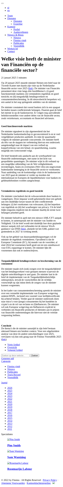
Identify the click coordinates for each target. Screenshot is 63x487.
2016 (9, 415)
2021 (9, 401)
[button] (6, 361)
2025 (9, 390)
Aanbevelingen (20, 32)
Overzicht (12, 347)
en (8, 10)
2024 (9, 393)
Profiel (16, 29)
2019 (9, 407)
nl (8, 7)
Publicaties (18, 43)
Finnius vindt (19, 40)
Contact (11, 51)
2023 (9, 396)
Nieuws (17, 37)
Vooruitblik (18, 46)
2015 (9, 418)
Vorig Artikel (13, 344)
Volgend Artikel (15, 350)
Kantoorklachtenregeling (39, 483)
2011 (9, 429)
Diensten (11, 18)
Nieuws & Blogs (15, 35)
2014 (9, 421)
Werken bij (12, 48)
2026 (9, 388)
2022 (9, 399)
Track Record (13, 374)
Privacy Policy (50, 480)
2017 (9, 412)
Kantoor (11, 26)
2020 (9, 404)
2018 (9, 410)
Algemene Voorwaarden (13, 483)
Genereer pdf (7, 358)
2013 (9, 423)
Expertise (17, 24)
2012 (9, 426)
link (30, 88)
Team (10, 15)
